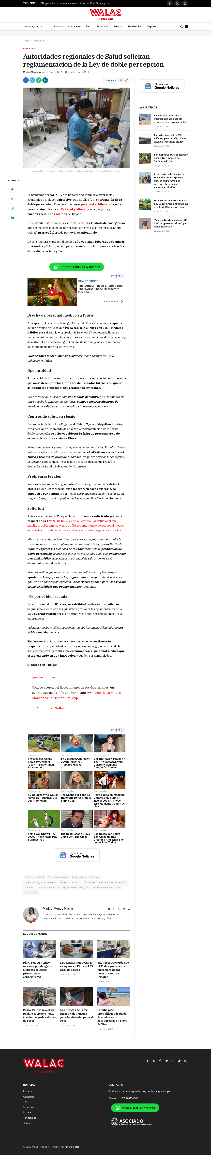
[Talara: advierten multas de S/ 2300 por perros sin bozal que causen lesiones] (145, 223)
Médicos (29, 887)
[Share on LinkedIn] (45, 80)
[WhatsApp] (12, 208)
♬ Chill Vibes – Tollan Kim (52, 708)
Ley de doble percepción (113, 882)
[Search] (181, 26)
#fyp (74, 698)
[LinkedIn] (12, 217)
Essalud (64, 882)
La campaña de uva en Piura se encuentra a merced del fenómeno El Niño (171, 158)
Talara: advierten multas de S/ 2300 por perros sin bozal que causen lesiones (170, 223)
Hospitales (89, 882)
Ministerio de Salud (48, 887)
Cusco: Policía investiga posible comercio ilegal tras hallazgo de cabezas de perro (39, 1015)
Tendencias (135, 26)
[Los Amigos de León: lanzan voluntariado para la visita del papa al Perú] (76, 996)
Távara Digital (72, 1146)
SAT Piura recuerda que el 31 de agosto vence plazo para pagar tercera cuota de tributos (82, 3)
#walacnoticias (98, 692)
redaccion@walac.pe (133, 1091)
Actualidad (74, 26)
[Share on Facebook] (26, 80)
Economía (102, 26)
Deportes (152, 26)
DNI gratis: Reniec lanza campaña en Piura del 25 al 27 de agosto (76, 966)
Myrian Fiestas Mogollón (76, 887)
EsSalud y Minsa (73, 209)
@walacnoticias (44, 677)
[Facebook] (12, 190)
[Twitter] (12, 199)
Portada (58, 26)
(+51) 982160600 (129, 1098)
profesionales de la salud (107, 887)
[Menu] (186, 26)
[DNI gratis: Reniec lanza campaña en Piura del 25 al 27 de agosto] (76, 949)
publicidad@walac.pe (158, 1091)
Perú (88, 26)
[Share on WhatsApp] (39, 80)
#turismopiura (59, 698)
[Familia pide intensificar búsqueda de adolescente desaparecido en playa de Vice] (113, 996)
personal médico (93, 204)
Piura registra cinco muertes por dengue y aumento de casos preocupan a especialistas (37, 970)
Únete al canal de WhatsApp (80, 267)
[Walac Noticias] (105, 14)
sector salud (31, 892)
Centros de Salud (34, 877)
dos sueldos (58, 214)
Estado (75, 882)
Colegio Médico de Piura (85, 877)
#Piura (116, 692)
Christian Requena (58, 877)
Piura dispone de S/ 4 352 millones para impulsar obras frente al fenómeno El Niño (170, 138)
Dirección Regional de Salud (40, 882)
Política (118, 26)
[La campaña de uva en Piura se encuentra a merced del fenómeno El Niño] (145, 158)
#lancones (40, 698)
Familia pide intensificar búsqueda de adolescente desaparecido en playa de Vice (112, 1017)
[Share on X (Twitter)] (32, 80)
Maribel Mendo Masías (34, 72)
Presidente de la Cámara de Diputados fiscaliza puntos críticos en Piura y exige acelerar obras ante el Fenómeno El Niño (169, 181)
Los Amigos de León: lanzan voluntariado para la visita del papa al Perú (76, 1015)
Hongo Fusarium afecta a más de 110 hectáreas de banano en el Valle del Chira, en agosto (171, 204)
